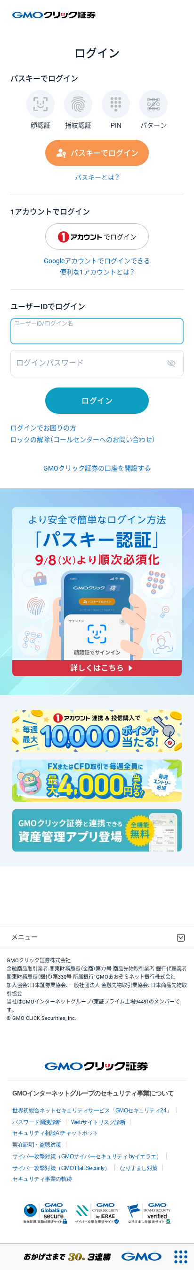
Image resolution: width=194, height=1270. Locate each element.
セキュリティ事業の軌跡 (42, 1179)
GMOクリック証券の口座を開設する (97, 468)
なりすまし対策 (139, 1168)
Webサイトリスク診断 (98, 1122)
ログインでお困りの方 (43, 428)
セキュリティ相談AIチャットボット (55, 1133)
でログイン (120, 237)
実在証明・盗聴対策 (36, 1144)
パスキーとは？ (97, 177)
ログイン (97, 400)
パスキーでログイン (104, 153)
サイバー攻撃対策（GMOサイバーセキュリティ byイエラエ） (87, 1156)
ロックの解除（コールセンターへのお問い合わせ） (82, 439)
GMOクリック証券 (54, 15)
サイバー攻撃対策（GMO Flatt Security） (61, 1168)
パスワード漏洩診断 (36, 1122)
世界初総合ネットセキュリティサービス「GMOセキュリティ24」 (92, 1110)
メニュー (24, 937)
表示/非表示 (173, 363)
